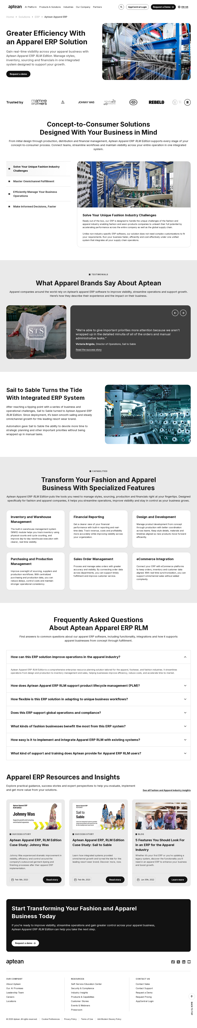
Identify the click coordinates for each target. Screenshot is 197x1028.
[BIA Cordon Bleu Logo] (126, 102)
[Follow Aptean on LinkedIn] (183, 962)
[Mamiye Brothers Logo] (31, 102)
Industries (68, 7)
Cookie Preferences (51, 1019)
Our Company (83, 7)
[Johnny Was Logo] (79, 102)
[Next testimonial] (183, 313)
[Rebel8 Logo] (149, 102)
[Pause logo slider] (187, 102)
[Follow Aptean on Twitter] (178, 962)
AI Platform (31, 7)
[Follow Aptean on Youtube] (189, 962)
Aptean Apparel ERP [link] (55, 16)
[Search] (121, 7)
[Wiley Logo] (173, 102)
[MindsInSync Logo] (102, 102)
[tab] (38, 168)
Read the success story (89, 349)
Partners (97, 7)
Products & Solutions (50, 7)
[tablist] (38, 186)
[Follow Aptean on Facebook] (173, 962)
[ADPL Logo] (55, 102)
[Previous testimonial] (175, 313)
